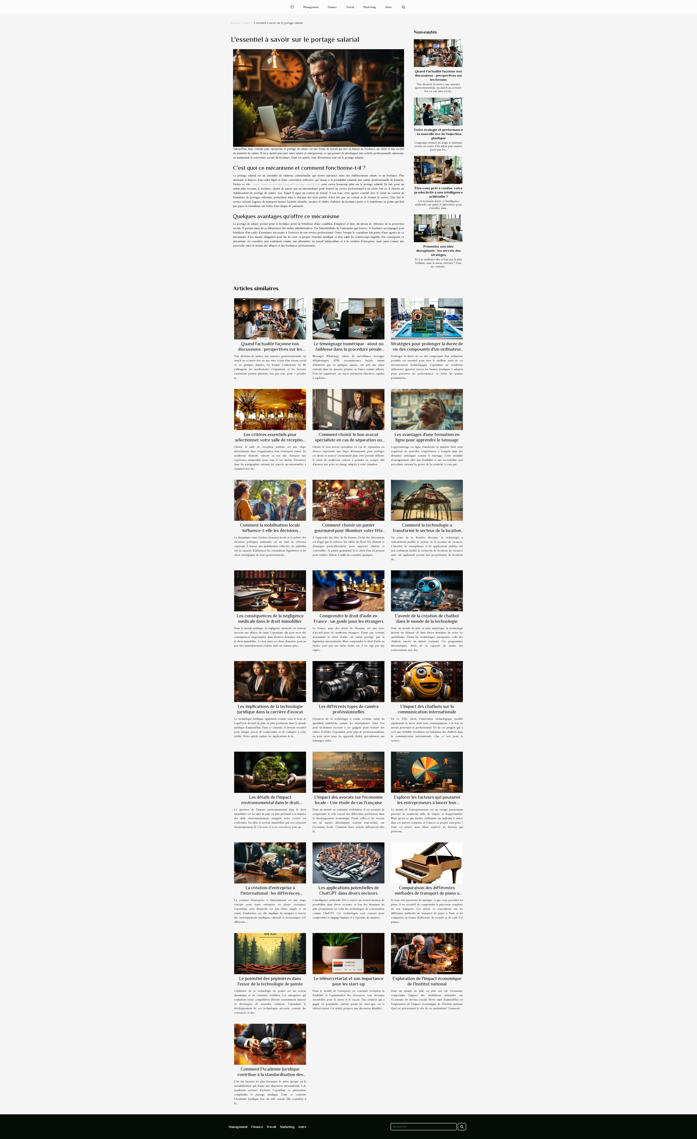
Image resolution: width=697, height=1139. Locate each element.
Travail (350, 7)
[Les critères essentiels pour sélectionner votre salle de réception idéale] (270, 409)
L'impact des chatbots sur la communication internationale (427, 709)
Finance (332, 7)
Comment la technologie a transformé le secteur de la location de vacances (427, 530)
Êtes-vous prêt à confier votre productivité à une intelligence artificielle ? (438, 192)
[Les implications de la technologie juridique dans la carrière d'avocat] (270, 681)
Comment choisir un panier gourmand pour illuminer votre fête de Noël (348, 530)
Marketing (369, 7)
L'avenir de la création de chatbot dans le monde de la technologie (427, 618)
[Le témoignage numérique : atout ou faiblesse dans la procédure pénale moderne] (348, 318)
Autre (388, 7)
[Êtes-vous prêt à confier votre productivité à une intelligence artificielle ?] (438, 170)
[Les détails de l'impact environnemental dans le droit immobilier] (270, 772)
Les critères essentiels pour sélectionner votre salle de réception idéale (270, 440)
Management (310, 7)
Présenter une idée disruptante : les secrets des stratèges (438, 250)
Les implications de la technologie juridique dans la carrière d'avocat (270, 709)
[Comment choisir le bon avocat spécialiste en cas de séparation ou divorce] (348, 409)
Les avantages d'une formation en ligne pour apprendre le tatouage (427, 437)
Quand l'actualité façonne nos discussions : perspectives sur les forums (438, 75)
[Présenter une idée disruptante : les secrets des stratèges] (438, 228)
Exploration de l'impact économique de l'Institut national (426, 981)
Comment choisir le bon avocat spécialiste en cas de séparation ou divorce (348, 440)
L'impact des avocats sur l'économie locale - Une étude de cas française (348, 799)
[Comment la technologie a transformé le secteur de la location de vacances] (427, 500)
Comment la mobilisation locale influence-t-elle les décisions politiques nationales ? (270, 530)
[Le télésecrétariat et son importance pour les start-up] (348, 953)
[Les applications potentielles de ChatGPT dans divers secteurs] (348, 862)
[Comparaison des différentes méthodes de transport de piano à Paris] (427, 862)
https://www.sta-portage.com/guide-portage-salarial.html (286, 184)
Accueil (235, 23)
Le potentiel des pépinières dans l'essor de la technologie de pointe (270, 981)
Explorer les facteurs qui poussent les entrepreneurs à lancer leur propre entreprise (427, 802)
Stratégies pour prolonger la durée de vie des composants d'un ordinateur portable (427, 349)
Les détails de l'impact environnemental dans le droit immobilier (270, 802)
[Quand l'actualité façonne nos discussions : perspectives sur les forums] (438, 53)
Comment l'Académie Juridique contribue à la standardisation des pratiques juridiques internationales (270, 1074)
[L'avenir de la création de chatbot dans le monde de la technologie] (427, 590)
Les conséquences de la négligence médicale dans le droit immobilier (270, 618)
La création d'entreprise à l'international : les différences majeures (270, 893)
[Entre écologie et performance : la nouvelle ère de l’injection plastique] (438, 111)
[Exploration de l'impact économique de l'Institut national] (427, 953)
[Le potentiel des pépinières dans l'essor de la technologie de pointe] (270, 953)
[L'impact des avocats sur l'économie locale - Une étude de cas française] (348, 772)
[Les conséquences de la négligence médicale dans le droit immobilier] (270, 590)
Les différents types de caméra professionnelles (348, 709)
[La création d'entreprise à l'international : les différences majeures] (270, 862)
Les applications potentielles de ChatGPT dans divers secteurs (348, 890)
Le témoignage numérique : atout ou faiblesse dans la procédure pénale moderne (349, 349)
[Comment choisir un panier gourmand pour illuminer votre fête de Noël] (348, 500)
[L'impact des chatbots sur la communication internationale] (427, 681)
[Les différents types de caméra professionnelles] (348, 681)
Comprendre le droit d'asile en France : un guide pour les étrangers (349, 618)
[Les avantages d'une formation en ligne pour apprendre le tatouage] (427, 409)
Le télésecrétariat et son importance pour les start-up (349, 981)
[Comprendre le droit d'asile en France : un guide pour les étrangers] (348, 590)
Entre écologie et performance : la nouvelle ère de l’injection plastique (438, 134)
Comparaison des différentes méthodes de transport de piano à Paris (427, 893)
